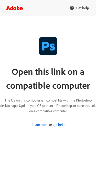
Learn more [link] (40, 124)
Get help (82, 8)
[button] (14, 8)
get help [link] (59, 124)
